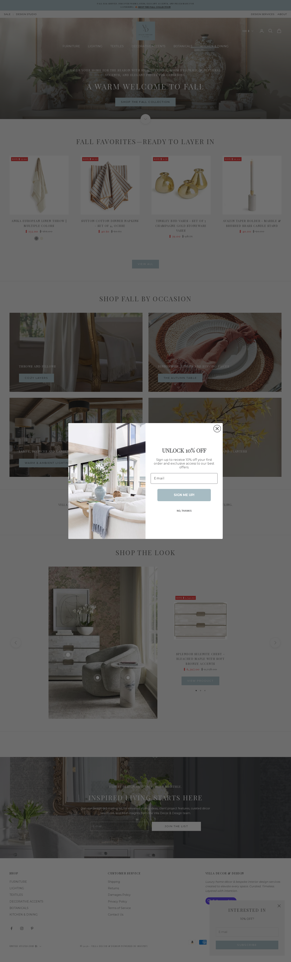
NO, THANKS (184, 510)
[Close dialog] (217, 428)
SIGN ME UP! (184, 495)
